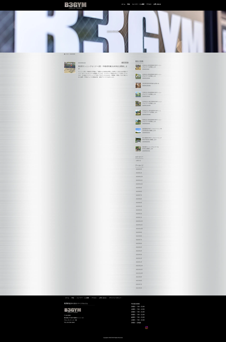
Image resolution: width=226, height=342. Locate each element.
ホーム (67, 297)
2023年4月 (139, 206)
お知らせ (125, 62)
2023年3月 (139, 210)
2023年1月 (139, 217)
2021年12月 (139, 265)
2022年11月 (139, 225)
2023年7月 (139, 195)
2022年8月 (139, 236)
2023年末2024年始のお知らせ (150, 83)
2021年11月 (139, 269)
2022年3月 (139, 254)
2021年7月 (139, 284)
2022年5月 (139, 247)
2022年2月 (139, 258)
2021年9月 (139, 277)
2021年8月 (139, 280)
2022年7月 (139, 239)
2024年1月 (139, 173)
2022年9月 (139, 232)
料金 (73, 297)
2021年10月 (139, 273)
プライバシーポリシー (115, 297)
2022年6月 (139, 243)
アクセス (94, 297)
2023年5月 (139, 202)
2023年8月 (139, 191)
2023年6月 (139, 199)
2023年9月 (139, 187)
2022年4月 (139, 251)
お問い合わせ (102, 297)
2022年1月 (139, 262)
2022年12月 (139, 221)
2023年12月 (139, 176)
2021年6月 (139, 288)
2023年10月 (139, 184)
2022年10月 (139, 228)
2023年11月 (139, 180)
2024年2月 (139, 169)
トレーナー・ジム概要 (83, 297)
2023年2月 (139, 213)
